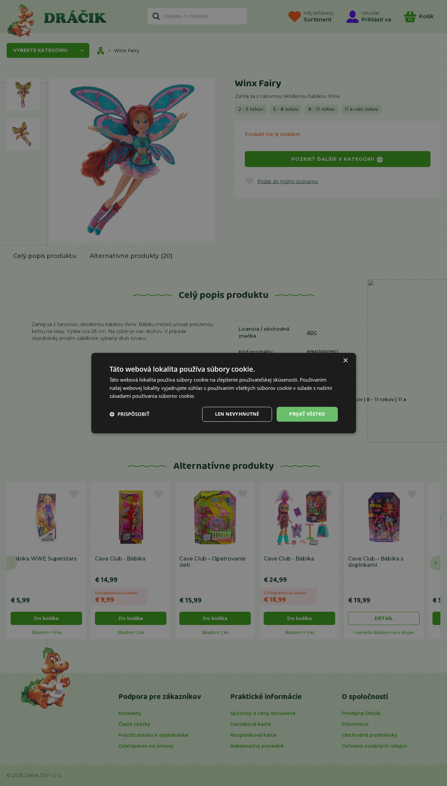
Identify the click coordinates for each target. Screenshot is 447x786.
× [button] (345, 360)
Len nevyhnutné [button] (237, 414)
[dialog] (223, 393)
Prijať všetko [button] (307, 414)
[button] (130, 414)
